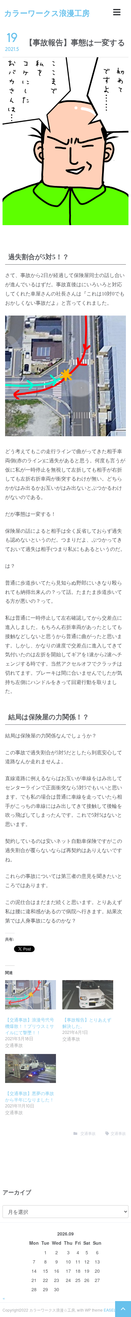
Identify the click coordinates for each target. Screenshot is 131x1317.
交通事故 (88, 1133)
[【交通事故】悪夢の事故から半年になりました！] (30, 1068)
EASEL (110, 1310)
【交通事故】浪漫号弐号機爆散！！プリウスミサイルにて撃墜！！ (29, 1026)
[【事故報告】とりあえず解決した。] (87, 994)
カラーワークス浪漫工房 (47, 12)
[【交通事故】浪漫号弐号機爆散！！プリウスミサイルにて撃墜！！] (30, 994)
